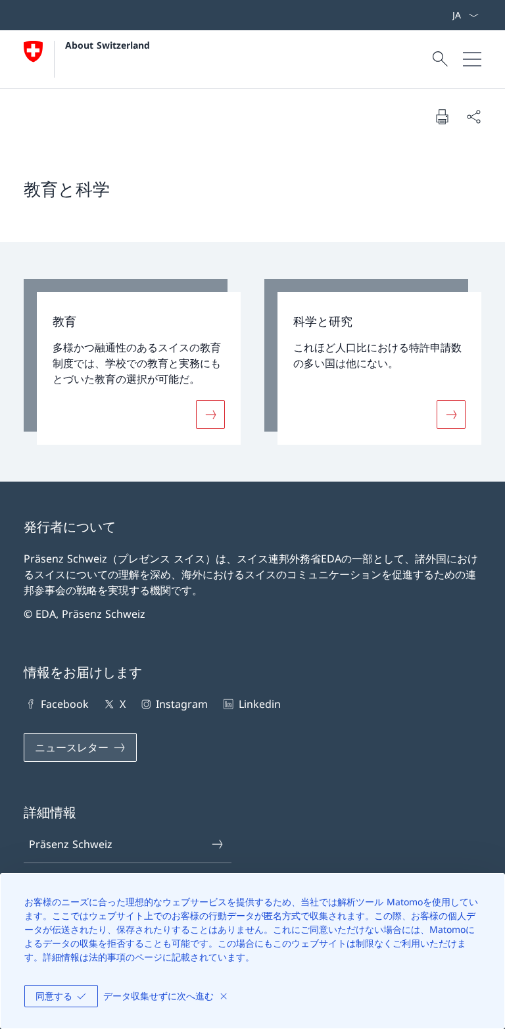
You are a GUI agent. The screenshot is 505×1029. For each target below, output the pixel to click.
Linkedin (259, 704)
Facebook (65, 704)
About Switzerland (107, 45)
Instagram (182, 704)
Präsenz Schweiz (70, 844)
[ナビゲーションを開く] (472, 59)
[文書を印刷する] (442, 116)
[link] (132, 362)
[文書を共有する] (473, 116)
